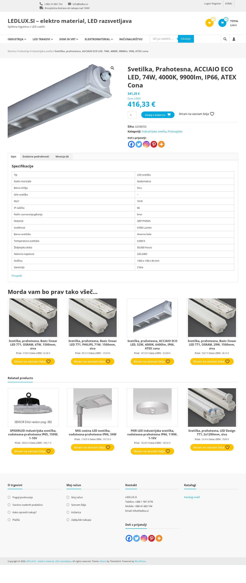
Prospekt (17, 275)
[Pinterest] (153, 144)
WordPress (140, 561)
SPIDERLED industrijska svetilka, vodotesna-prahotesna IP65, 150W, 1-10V (33, 434)
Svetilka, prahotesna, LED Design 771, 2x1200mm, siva (211, 432)
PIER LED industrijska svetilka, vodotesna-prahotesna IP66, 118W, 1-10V (152, 434)
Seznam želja (78, 504)
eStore (103, 561)
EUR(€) (228, 5)
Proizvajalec (175, 131)
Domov (12, 51)
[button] (112, 68)
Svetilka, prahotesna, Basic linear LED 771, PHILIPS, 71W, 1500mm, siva (92, 344)
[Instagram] (146, 144)
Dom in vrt (67, 39)
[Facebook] (131, 144)
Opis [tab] (13, 156)
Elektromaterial (97, 39)
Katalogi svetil (192, 497)
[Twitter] (138, 144)
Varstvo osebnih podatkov (27, 504)
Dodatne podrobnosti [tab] (35, 156)
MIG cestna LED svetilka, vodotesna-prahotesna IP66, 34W (92, 432)
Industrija (15, 39)
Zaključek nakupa (81, 519)
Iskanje (186, 39)
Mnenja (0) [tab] (62, 156)
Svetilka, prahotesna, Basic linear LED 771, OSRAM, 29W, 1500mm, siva (212, 344)
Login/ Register (212, 5)
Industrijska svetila (42, 51)
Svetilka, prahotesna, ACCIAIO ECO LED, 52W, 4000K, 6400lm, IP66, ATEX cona (152, 344)
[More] (161, 144)
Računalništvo (130, 39)
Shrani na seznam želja (194, 114)
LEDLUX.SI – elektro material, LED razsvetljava (70, 20)
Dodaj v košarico (155, 115)
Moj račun (77, 497)
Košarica (76, 512)
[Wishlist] (209, 23)
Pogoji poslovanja (22, 497)
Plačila (16, 519)
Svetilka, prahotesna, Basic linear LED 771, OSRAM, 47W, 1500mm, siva (33, 344)
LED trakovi (41, 39)
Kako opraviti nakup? (24, 512)
